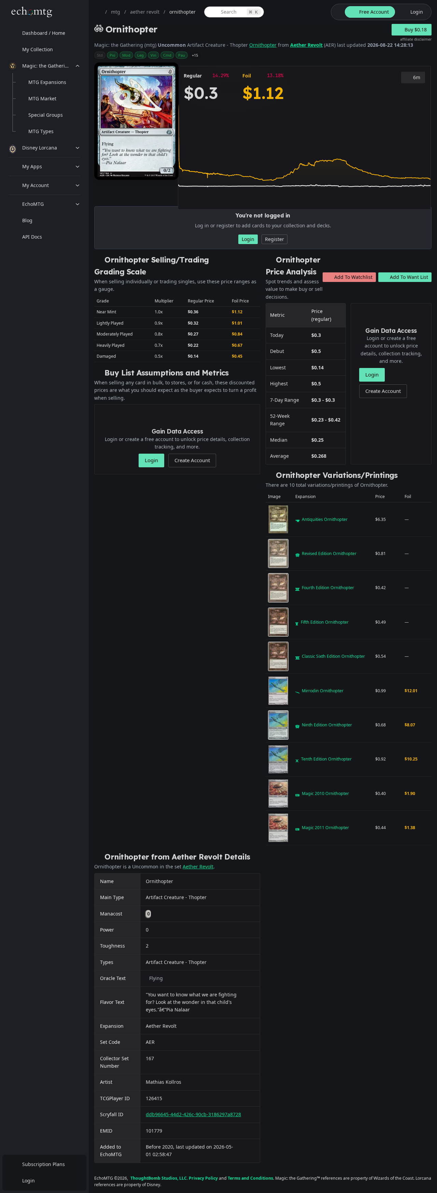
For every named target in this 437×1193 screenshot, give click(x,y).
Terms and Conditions (250, 1178)
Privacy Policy (203, 1178)
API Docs (32, 236)
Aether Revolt (306, 45)
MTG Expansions (47, 82)
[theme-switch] (336, 12)
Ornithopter (263, 45)
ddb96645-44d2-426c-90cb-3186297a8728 (193, 1114)
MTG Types (41, 131)
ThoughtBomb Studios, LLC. (159, 1178)
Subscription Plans (43, 1164)
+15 (195, 55)
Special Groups (45, 115)
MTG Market (42, 98)
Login (28, 1180)
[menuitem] (44, 33)
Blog (27, 220)
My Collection (37, 49)
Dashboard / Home (43, 33)
